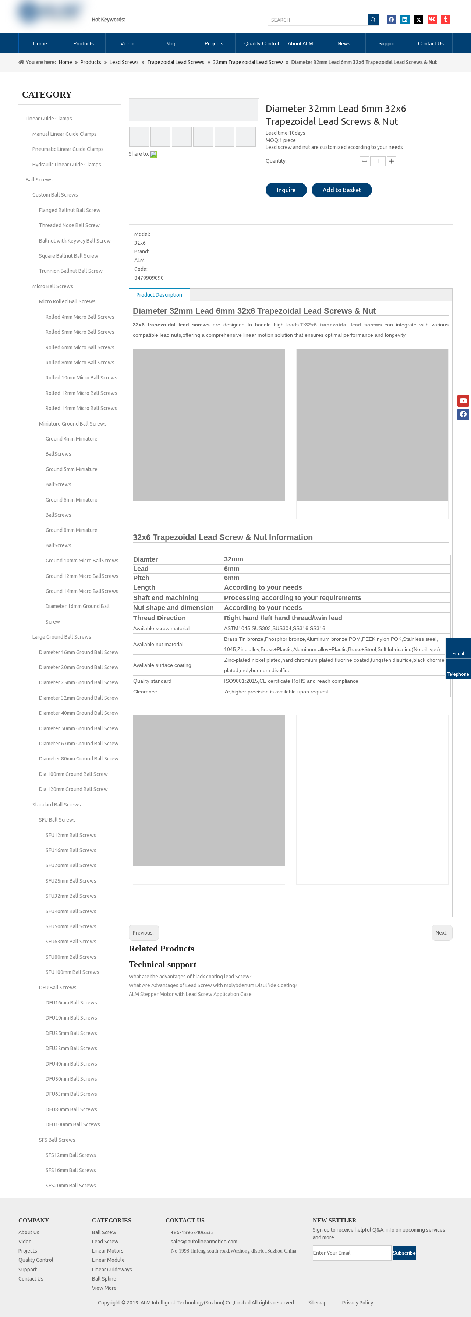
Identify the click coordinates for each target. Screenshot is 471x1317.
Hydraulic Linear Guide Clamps (66, 164)
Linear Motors (108, 1251)
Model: (142, 234)
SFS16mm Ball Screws (71, 1170)
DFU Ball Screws (58, 988)
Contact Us (30, 1279)
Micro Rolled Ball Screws (67, 301)
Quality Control (35, 1260)
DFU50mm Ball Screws (71, 1079)
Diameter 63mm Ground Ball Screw (78, 743)
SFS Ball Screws (57, 1140)
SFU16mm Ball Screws (71, 850)
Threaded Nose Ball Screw (69, 225)
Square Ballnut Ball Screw (68, 256)
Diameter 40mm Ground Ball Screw (78, 713)
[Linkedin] (405, 19)
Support (27, 1269)
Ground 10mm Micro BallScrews (82, 561)
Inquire (286, 190)
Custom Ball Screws (55, 195)
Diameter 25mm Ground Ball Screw (78, 682)
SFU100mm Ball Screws (72, 972)
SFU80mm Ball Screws (71, 957)
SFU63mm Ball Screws (71, 942)
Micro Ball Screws (52, 286)
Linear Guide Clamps (49, 118)
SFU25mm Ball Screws (71, 881)
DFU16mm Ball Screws (71, 1003)
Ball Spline (104, 1279)
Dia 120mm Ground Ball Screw (73, 789)
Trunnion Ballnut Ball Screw (71, 271)
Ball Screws (39, 180)
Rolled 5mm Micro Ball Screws (80, 332)
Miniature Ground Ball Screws (73, 424)
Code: (141, 269)
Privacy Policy (357, 1303)
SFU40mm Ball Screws (71, 911)
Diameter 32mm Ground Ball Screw (78, 698)
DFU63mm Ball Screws (71, 1094)
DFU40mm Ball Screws (71, 1064)
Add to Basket (342, 190)
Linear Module (108, 1260)
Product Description (159, 295)
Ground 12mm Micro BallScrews (82, 576)
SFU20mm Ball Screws (71, 865)
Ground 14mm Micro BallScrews (82, 591)
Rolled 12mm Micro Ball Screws (81, 393)
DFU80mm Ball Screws (71, 1109)
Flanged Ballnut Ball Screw (69, 210)
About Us (28, 1232)
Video (25, 1241)
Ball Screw (104, 1232)
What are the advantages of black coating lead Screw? (190, 976)
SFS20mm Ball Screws (71, 1186)
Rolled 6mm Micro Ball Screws (80, 347)
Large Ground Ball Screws (61, 637)
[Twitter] (418, 19)
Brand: (141, 251)
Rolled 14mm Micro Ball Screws (81, 408)
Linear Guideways (112, 1269)
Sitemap (317, 1303)
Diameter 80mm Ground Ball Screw (78, 759)
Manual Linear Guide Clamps (64, 134)
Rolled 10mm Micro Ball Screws (81, 378)
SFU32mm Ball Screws (71, 896)
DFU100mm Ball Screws (73, 1124)
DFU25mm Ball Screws (71, 1033)
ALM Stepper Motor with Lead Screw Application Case (190, 994)
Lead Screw (105, 1241)
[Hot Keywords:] (373, 19)
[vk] (432, 19)
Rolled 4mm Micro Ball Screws (80, 317)
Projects (27, 1251)
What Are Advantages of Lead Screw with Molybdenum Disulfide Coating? (213, 985)
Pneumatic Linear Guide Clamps (68, 149)
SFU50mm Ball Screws (71, 926)
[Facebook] (391, 19)
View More (104, 1288)
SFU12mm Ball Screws (71, 835)
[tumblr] (445, 19)
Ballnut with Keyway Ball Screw (75, 241)
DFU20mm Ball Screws (71, 1018)
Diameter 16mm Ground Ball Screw (78, 652)
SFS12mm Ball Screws (71, 1155)
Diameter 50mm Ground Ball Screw (78, 728)
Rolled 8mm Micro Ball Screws (80, 363)
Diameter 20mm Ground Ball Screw (78, 667)
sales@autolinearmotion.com (204, 1241)
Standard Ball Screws (56, 805)
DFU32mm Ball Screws (71, 1048)
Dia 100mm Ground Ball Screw (73, 774)
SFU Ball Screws (57, 820)
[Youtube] (463, 401)
